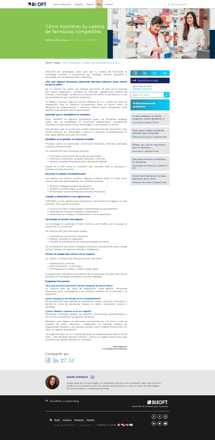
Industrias (79, 419)
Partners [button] (90, 4)
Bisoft (57, 419)
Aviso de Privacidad (64, 425)
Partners (90, 419)
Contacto (109, 4)
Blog (99, 4)
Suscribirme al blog (147, 80)
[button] (62, 4)
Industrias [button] (78, 4)
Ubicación (86, 425)
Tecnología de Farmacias (114, 349)
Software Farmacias (142, 89)
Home (48, 62)
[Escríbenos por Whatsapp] (154, 416)
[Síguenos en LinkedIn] (92, 377)
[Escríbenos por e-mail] (165, 416)
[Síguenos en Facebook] (159, 416)
